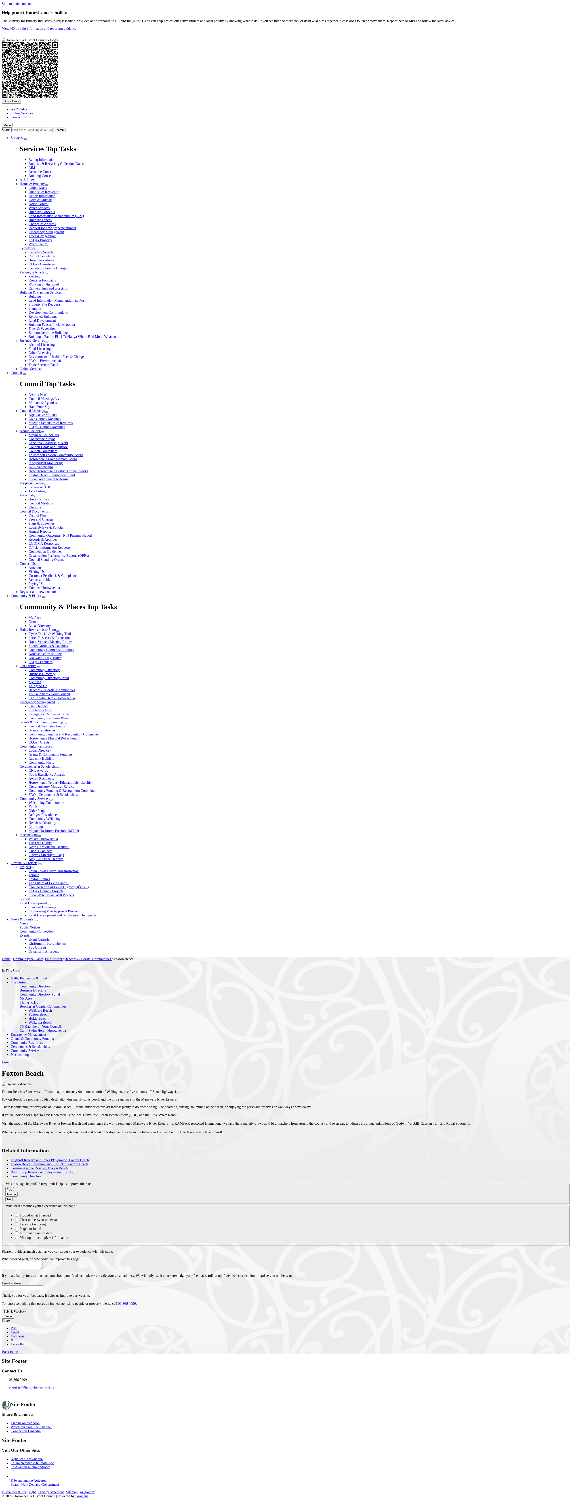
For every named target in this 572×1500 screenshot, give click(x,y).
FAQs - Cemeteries (42, 264)
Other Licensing (40, 353)
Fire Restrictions (40, 710)
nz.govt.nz (87, 1492)
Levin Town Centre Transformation (54, 871)
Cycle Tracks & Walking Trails (50, 634)
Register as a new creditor (38, 592)
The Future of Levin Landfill (49, 883)
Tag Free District (40, 843)
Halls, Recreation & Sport (38, 630)
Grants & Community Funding (41, 722)
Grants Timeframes (42, 730)
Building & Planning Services (41, 292)
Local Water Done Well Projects (51, 895)
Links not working (32, 1224)
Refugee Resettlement (44, 815)
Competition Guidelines (45, 551)
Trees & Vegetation (42, 236)
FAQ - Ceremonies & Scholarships (53, 794)
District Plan (37, 515)
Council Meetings (32, 411)
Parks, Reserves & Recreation (50, 638)
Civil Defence (38, 706)
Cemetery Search (41, 252)
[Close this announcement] (3, 37)
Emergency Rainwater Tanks (49, 714)
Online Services (31, 369)
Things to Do (38, 686)
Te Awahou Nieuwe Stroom (30, 1467)
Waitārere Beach (40, 1010)
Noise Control (38, 204)
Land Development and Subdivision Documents (63, 915)
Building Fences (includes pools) (52, 324)
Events (24, 935)
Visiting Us (36, 572)
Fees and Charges (41, 519)
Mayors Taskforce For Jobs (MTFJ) (54, 831)
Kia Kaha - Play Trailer (45, 658)
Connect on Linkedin (26, 1431)
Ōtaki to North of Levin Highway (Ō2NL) (59, 887)
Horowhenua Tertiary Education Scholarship (60, 782)
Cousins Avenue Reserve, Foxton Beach (39, 1168)
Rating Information (42, 196)
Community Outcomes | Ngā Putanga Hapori (60, 535)
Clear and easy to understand (39, 1220)
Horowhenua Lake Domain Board (53, 459)
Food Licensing (40, 349)
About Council (30, 431)
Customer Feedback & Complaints (53, 576)
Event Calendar (39, 939)
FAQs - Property (40, 240)
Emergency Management (46, 232)
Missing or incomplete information (43, 1237)
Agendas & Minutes (43, 415)
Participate (27, 495)
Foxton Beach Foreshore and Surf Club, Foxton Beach (49, 1164)
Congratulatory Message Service (51, 786)
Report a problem (41, 580)
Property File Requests (45, 304)
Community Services (34, 798)
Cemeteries (27, 248)
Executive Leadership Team (48, 443)
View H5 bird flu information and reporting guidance (39, 28)
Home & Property (32, 184)
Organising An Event (44, 951)
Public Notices (30, 927)
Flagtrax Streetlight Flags (46, 855)
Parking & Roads (32, 272)
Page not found (30, 1229)
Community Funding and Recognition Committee (64, 734)
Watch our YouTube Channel (31, 1427)
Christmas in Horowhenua (47, 943)
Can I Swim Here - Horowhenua (52, 698)
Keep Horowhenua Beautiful (49, 847)
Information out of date (35, 1233)
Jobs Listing (37, 491)
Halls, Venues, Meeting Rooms (50, 642)
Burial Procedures (41, 260)
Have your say (39, 499)
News (24, 923)
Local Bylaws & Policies (46, 527)
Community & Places (26, 596)
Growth (25, 899)
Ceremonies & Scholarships (39, 766)
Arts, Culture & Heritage (46, 859)
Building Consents (42, 212)
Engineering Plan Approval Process (54, 911)
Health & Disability (42, 823)
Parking (34, 276)
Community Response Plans (48, 718)
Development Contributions (48, 312)
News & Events (22, 919)
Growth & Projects (24, 863)
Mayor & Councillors (44, 435)
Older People (38, 811)
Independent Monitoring (46, 463)
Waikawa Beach (40, 1022)
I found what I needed (35, 1215)
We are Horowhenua (43, 839)
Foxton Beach (38, 1014)
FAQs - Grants (39, 742)
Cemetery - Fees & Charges (48, 268)
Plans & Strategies (41, 523)
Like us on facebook (25, 1423)
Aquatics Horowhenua (27, 1459)
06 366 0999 (127, 1303)
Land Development (42, 320)
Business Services (32, 340)
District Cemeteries (42, 256)
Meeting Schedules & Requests (51, 423)
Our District (28, 666)
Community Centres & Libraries (51, 650)
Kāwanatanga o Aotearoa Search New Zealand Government (35, 1482)
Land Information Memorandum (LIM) (56, 216)
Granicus (82, 1496)
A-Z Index (27, 180)
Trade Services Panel (43, 365)
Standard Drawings (42, 907)
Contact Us (28, 563)
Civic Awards (38, 770)
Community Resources (36, 746)
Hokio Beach (38, 1018)
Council (16, 373)
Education (36, 827)
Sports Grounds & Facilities (48, 646)
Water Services (39, 208)
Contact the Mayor (42, 439)
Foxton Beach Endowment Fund (52, 475)
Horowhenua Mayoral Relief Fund (53, 738)
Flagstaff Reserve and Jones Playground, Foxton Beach (50, 1160)
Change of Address (42, 224)
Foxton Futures (39, 879)
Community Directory (44, 670)
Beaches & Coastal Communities (52, 690)
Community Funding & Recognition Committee (62, 790)
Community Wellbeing (45, 819)
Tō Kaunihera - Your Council (49, 694)
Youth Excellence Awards (47, 774)
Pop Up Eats (37, 947)
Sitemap (72, 1492)
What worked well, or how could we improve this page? (41, 1259)
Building (35, 296)
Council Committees (43, 451)
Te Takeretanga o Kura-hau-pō (32, 1463)
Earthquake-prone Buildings (48, 332)
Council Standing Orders (46, 559)
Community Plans (41, 762)
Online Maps (38, 188)
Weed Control (38, 244)
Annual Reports (40, 531)
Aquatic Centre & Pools (45, 654)
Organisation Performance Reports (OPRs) (59, 555)
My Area (35, 682)
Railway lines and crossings (48, 288)
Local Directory (40, 750)
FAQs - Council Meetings (47, 427)
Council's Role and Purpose (48, 447)
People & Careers (32, 483)
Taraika (34, 875)
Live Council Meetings (45, 419)
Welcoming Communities (46, 803)
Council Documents (34, 511)
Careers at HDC (40, 487)
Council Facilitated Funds (47, 726)
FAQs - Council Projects (46, 891)
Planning (35, 308)
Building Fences (40, 220)
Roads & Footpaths (42, 280)
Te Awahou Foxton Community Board (56, 455)
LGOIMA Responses (44, 543)
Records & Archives (43, 539)
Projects (25, 867)
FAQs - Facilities (41, 662)
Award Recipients (41, 778)
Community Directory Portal (49, 678)
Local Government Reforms (48, 479)
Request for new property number (52, 228)
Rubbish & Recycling (44, 192)
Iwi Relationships (41, 467)
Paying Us (36, 584)
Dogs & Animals (40, 200)
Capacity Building (41, 758)
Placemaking (29, 835)
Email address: (12, 1283)
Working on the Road (44, 284)
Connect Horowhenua (44, 588)
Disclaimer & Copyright (19, 1492)
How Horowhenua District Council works (58, 471)
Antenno (35, 567)
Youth (33, 807)
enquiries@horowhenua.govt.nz (31, 1387)
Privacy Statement (51, 1492)
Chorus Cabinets (40, 851)
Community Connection (37, 931)
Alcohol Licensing (42, 345)
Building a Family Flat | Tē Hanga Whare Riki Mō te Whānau (72, 336)
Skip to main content (16, 4)
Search (6, 130)
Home (6, 959)
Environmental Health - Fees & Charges (57, 357)
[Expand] (25, 139)
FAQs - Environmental (45, 361)
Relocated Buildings (43, 316)
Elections (35, 507)
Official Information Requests (49, 547)
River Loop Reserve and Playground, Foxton (42, 1172)
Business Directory (42, 674)
